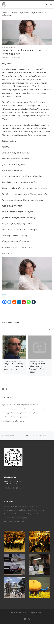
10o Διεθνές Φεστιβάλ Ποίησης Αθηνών (15, 417)
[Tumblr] (34, 300)
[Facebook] (4, 300)
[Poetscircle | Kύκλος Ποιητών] (4, 4)
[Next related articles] (49, 329)
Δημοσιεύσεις (12, 13)
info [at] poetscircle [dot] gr (12, 488)
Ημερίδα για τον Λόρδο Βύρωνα (13, 421)
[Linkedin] (19, 300)
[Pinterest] (24, 300)
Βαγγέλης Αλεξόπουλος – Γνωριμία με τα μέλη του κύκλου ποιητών (14, 366)
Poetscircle (22, 613)
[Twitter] (9, 300)
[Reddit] (14, 300)
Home (4, 13)
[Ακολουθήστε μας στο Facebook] (3, 389)
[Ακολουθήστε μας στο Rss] (6, 389)
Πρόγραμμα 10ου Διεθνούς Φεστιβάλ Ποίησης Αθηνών (20, 413)
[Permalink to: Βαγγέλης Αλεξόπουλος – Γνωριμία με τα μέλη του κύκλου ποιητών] (14, 347)
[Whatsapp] (29, 300)
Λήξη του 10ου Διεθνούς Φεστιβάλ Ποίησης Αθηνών (20, 405)
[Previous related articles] (44, 329)
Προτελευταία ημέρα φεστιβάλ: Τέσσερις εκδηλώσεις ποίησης (23, 409)
